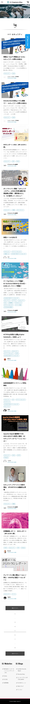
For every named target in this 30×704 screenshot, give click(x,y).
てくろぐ (20, 689)
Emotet (23, 547)
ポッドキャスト (20, 210)
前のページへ (15, 608)
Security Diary (21, 674)
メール (14, 594)
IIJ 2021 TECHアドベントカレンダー (19, 253)
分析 (14, 73)
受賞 (14, 210)
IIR (13, 161)
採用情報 (6, 682)
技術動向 (11, 302)
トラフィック (7, 401)
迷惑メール (7, 253)
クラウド (14, 300)
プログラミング (18, 302)
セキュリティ (7, 73)
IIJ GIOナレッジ (22, 682)
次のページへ (15, 653)
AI (13, 399)
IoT (5, 302)
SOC (18, 161)
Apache (6, 457)
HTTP (17, 353)
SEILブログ (21, 686)
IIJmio (5, 676)
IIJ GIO (6, 679)
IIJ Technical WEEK (8, 307)
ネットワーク (7, 300)
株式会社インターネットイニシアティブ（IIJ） (9, 670)
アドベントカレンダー (17, 251)
